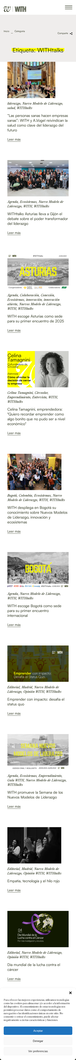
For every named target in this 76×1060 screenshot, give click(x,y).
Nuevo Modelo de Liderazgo (42, 103)
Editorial (13, 687)
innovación (34, 300)
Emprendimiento (18, 397)
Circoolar (41, 393)
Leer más (14, 139)
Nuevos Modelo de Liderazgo (40, 304)
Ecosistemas (28, 202)
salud (11, 108)
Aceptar (38, 1030)
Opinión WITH (33, 692)
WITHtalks (24, 108)
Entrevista (39, 397)
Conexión (47, 295)
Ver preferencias (38, 1051)
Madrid (27, 687)
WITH (27, 206)
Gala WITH (15, 780)
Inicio (6, 31)
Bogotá (12, 495)
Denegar (38, 1041)
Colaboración (29, 295)
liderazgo (13, 103)
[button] (70, 993)
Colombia (25, 495)
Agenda (12, 202)
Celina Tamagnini (20, 393)
